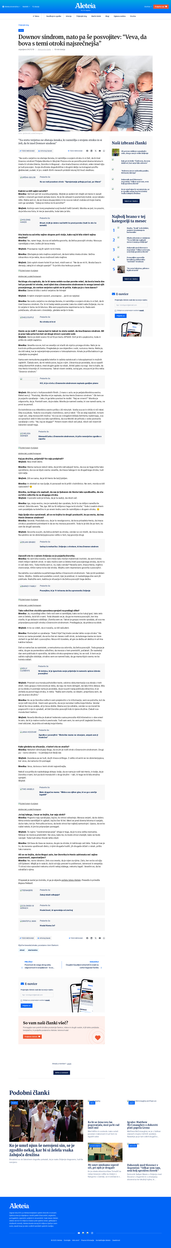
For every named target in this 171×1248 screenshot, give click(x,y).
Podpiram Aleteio (31, 1036)
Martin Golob (96, 16)
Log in (69, 1064)
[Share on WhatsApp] (104, 151)
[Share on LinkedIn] (91, 151)
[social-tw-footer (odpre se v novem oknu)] (88, 1233)
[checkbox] (21, 1000)
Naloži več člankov (131, 201)
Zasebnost (116, 1240)
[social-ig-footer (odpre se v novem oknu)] (92, 1233)
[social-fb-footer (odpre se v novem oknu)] (83, 1233)
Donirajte (67, 1240)
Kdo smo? (75, 1240)
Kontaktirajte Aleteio (103, 1240)
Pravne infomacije (87, 1240)
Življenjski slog (81, 16)
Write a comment (61, 1072)
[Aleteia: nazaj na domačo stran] (85, 5)
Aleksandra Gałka (44, 49)
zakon (92, 1103)
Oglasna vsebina (120, 16)
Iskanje (36, 7)
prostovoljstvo (95, 1146)
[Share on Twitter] (96, 151)
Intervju (69, 16)
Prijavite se (27, 1005)
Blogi (107, 16)
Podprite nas (159, 6)
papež (131, 1103)
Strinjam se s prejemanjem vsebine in (36, 1000)
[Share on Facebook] (87, 151)
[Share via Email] (100, 151)
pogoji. (47, 1000)
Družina (133, 16)
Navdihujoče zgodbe (53, 16)
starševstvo (32, 950)
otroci (22, 950)
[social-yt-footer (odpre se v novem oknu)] (79, 1233)
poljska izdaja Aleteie (71, 880)
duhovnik (132, 1146)
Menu (37, 16)
